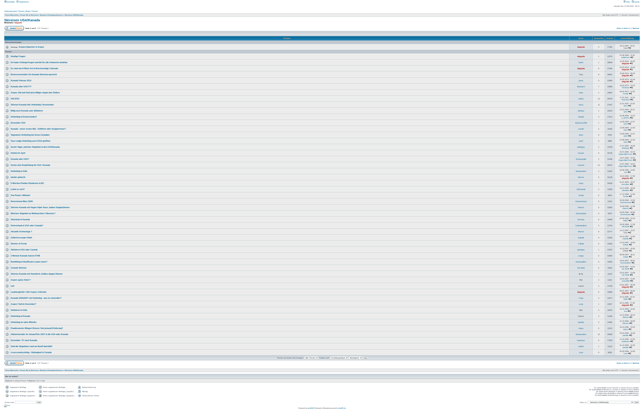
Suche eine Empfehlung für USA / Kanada (30, 165)
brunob (581, 153)
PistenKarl (625, 100)
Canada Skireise (18, 268)
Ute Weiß (581, 268)
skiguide (18, 23)
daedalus (625, 190)
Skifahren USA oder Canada (24, 250)
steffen (581, 346)
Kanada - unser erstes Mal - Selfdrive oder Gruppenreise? (38, 129)
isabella (581, 238)
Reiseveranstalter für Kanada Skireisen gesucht (34, 74)
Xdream (625, 317)
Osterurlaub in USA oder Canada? (27, 225)
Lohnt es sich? (18, 189)
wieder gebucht (18, 177)
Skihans (581, 111)
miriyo (581, 328)
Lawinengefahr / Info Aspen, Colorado (28, 292)
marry (581, 105)
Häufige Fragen (18, 56)
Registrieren (23, 2)
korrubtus (625, 184)
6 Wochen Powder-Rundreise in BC (27, 183)
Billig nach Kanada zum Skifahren (27, 111)
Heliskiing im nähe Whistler (24, 322)
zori (625, 172)
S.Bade (581, 244)
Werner (581, 177)
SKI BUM (625, 227)
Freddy (625, 94)
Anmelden (11, 2)
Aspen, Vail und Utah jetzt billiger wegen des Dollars (35, 92)
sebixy (581, 99)
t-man (581, 298)
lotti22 (625, 221)
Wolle (625, 299)
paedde (626, 335)
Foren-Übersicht (11, 15)
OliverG (581, 207)
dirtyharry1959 (581, 123)
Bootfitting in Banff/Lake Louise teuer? (29, 262)
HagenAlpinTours (625, 154)
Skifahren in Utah (19, 310)
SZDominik (581, 189)
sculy (581, 304)
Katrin (581, 62)
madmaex (581, 340)
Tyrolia (581, 195)
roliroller (581, 322)
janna (581, 81)
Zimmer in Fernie (19, 244)
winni (581, 93)
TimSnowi (625, 88)
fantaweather (581, 171)
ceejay (581, 256)
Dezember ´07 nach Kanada (24, 340)
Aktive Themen (32, 11)
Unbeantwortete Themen (14, 11)
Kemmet (581, 220)
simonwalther (581, 262)
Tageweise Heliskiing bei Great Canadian (30, 135)
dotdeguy (581, 147)
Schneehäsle (581, 213)
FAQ (628, 2)
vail (12, 286)
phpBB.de (342, 408)
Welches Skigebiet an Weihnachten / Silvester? (33, 213)
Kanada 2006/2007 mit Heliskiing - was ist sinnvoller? (36, 298)
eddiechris (625, 57)
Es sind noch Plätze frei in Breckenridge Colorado (34, 68)
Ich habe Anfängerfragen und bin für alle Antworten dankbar (39, 62)
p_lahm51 (625, 118)
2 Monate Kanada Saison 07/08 (25, 256)
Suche (636, 2)
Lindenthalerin (581, 226)
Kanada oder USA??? (21, 86)
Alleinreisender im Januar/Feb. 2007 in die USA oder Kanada (39, 334)
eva (625, 311)
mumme (581, 165)
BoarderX (581, 87)
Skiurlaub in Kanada (20, 219)
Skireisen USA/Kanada (74, 15)
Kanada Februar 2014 (21, 80)
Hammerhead (580, 201)
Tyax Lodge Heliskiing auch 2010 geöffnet (30, 141)
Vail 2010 (15, 99)
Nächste (636, 28)
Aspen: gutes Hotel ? (21, 280)
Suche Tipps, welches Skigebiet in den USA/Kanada (35, 147)
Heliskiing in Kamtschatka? (24, 117)
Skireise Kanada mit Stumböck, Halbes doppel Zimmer (37, 274)
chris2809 (626, 281)
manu (581, 183)
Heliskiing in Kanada (20, 316)
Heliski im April (18, 153)
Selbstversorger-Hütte (21, 237)
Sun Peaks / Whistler (20, 195)
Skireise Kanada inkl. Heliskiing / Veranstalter (32, 105)
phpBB (310, 408)
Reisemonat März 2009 (22, 201)
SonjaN (581, 117)
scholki (581, 129)
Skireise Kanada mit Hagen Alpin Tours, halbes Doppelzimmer (40, 207)
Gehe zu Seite (622, 28)
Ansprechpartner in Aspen (31, 47)
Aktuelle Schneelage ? (21, 231)
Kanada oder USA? (20, 159)
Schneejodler (581, 159)
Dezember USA (18, 123)
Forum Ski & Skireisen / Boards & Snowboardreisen (41, 15)
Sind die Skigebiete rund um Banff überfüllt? (31, 346)
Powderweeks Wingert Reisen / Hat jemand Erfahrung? (37, 328)
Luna (581, 352)
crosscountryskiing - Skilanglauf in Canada (31, 352)
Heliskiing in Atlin (19, 171)
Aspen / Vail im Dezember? (23, 304)
